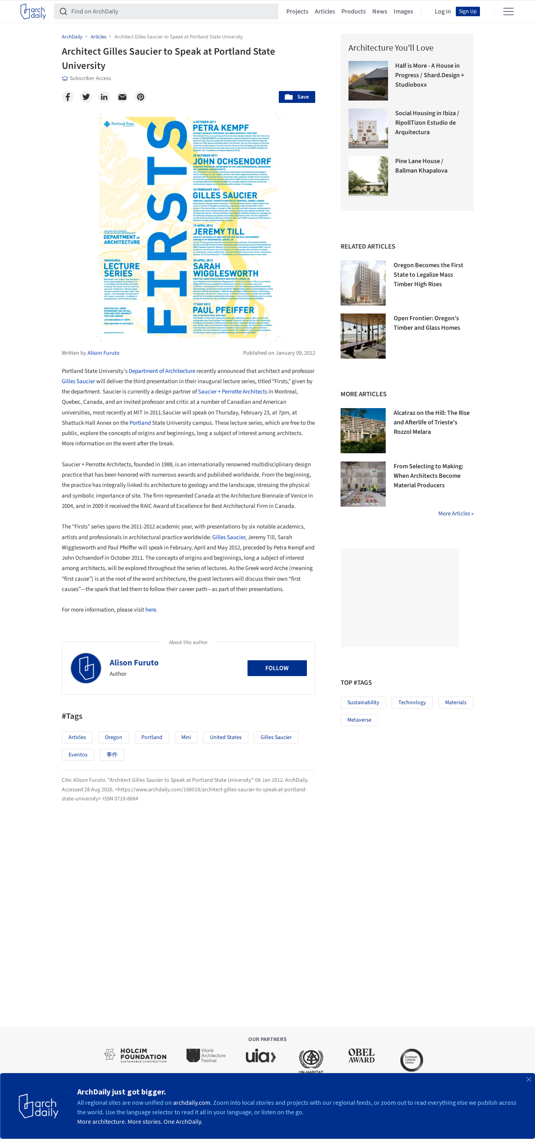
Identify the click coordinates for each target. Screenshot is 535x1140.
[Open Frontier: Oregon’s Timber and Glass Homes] (363, 336)
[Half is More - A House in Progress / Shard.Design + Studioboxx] (368, 81)
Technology (412, 703)
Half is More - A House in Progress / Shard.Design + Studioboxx (429, 75)
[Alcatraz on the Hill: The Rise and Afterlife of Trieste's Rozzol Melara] (363, 430)
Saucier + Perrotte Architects (232, 392)
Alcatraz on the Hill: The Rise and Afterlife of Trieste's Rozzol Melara (432, 422)
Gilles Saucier (78, 381)
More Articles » (456, 514)
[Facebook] (68, 97)
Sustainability (363, 703)
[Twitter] (86, 97)
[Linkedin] (104, 97)
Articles (325, 11)
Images (403, 11)
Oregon (113, 737)
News (379, 11)
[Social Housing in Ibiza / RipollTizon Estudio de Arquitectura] (368, 128)
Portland (140, 423)
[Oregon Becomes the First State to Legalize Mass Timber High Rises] (363, 283)
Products (353, 11)
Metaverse (359, 720)
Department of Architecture (162, 371)
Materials (455, 703)
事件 (112, 755)
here (150, 610)
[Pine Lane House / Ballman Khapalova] (368, 176)
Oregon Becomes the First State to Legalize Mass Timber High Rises (428, 275)
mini (186, 737)
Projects (297, 11)
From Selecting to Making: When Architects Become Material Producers (428, 476)
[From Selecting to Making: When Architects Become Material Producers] (363, 484)
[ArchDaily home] (33, 11)
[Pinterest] (141, 97)
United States (226, 737)
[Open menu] (508, 11)
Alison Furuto (134, 663)
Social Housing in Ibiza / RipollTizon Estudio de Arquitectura (427, 123)
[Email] (122, 97)
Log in (443, 11)
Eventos (78, 755)
